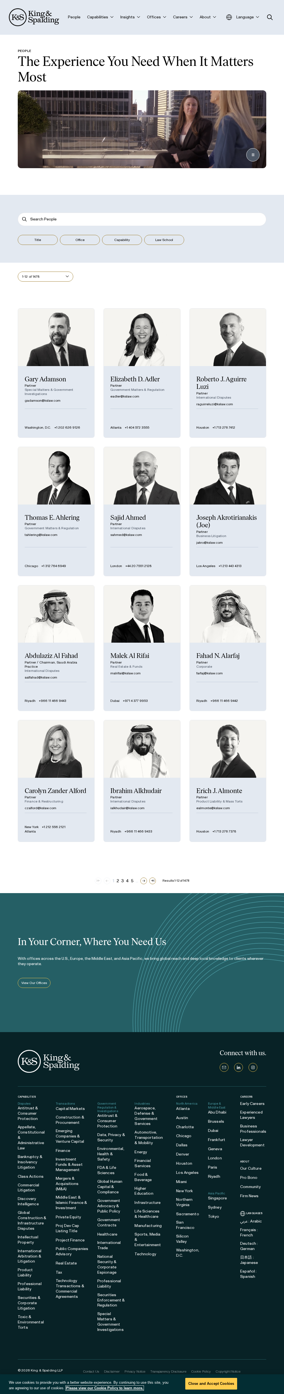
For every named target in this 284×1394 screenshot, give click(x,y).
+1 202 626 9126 (67, 427)
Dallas (181, 1145)
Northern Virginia (184, 1202)
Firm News (249, 1196)
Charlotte (185, 1127)
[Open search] (270, 17)
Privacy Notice (135, 1371)
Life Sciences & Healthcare (147, 1214)
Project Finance (70, 1240)
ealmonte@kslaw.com (213, 808)
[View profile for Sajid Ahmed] (142, 511)
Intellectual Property (28, 1240)
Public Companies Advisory (72, 1251)
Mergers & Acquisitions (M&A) (67, 1183)
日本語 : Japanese (249, 1260)
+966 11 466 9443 (52, 701)
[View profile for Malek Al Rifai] (142, 648)
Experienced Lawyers (251, 1115)
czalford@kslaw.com (40, 808)
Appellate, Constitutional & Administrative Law (31, 1138)
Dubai (115, 701)
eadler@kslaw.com (124, 396)
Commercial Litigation (28, 1188)
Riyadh (30, 701)
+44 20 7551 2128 (138, 566)
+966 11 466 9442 (224, 701)
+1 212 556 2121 (53, 827)
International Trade (109, 1245)
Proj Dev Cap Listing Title (67, 1228)
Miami (181, 1181)
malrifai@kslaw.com (125, 673)
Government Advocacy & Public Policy (108, 1206)
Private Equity (68, 1217)
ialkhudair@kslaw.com (127, 808)
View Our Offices (34, 983)
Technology (145, 1254)
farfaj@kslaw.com (209, 673)
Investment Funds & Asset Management (69, 1164)
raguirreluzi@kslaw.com (214, 404)
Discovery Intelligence (28, 1201)
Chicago (31, 566)
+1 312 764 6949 (53, 566)
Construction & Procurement (70, 1120)
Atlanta (115, 427)
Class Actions (31, 1176)
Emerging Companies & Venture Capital (70, 1136)
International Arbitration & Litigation (29, 1256)
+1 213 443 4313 (230, 566)
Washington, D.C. (38, 427)
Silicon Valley (182, 1239)
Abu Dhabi (217, 1112)
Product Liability (25, 1273)
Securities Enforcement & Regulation (111, 1300)
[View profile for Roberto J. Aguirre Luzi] (228, 373)
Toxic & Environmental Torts (31, 1322)
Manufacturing (148, 1225)
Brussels (216, 1121)
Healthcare (107, 1234)
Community (250, 1186)
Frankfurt (216, 1139)
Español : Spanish (248, 1274)
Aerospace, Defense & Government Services (146, 1116)
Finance (63, 1150)
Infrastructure (148, 1202)
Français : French (249, 1232)
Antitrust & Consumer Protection (28, 1113)
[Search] (24, 219)
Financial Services (143, 1163)
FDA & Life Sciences (106, 1170)
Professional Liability (30, 1286)
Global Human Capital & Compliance (110, 1186)
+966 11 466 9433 (138, 831)
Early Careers (252, 1103)
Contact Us (91, 1371)
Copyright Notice (228, 1371)
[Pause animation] (253, 154)
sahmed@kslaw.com (126, 535)
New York (32, 827)
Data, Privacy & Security (111, 1137)
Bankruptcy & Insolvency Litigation (30, 1162)
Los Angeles (205, 566)
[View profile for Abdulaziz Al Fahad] (56, 648)
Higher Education (144, 1191)
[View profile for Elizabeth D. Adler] (142, 373)
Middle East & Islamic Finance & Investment (71, 1202)
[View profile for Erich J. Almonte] (228, 780)
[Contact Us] (224, 1067)
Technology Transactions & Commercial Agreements (70, 1288)
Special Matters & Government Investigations (110, 1321)
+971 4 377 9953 (135, 701)
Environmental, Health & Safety (110, 1154)
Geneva (215, 1149)
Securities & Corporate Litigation (29, 1303)
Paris (212, 1167)
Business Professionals (253, 1129)
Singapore (217, 1198)
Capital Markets (70, 1108)
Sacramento (187, 1214)
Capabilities (27, 1096)
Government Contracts (108, 1222)
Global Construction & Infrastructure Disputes (32, 1220)
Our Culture (251, 1168)
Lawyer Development (252, 1142)
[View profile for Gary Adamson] (56, 373)
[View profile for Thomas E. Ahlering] (56, 511)
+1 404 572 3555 (137, 427)
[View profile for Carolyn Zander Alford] (56, 780)
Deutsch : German (249, 1246)
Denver (182, 1154)
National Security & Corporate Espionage (106, 1264)
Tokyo (213, 1216)
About (245, 1161)
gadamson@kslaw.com (42, 400)
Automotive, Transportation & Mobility (149, 1137)
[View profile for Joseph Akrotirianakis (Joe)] (228, 511)
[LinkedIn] (238, 1067)
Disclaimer (112, 1371)
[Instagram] (252, 1067)
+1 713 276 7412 (223, 427)
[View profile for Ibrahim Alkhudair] (142, 780)
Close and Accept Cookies (211, 1383)
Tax (59, 1272)
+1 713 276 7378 (224, 831)
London (116, 566)
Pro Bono (248, 1177)
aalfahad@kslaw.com (41, 677)
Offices (181, 1096)
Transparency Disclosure (168, 1371)
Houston (202, 427)
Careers (246, 1096)
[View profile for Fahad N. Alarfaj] (228, 648)
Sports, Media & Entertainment (148, 1239)
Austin (182, 1117)
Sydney (215, 1207)
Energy (141, 1152)
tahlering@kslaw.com (41, 535)
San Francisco (185, 1225)
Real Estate (66, 1263)
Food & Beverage (143, 1177)
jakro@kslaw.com (209, 543)
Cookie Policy (201, 1371)
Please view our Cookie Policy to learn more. (104, 1388)
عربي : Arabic (251, 1221)
